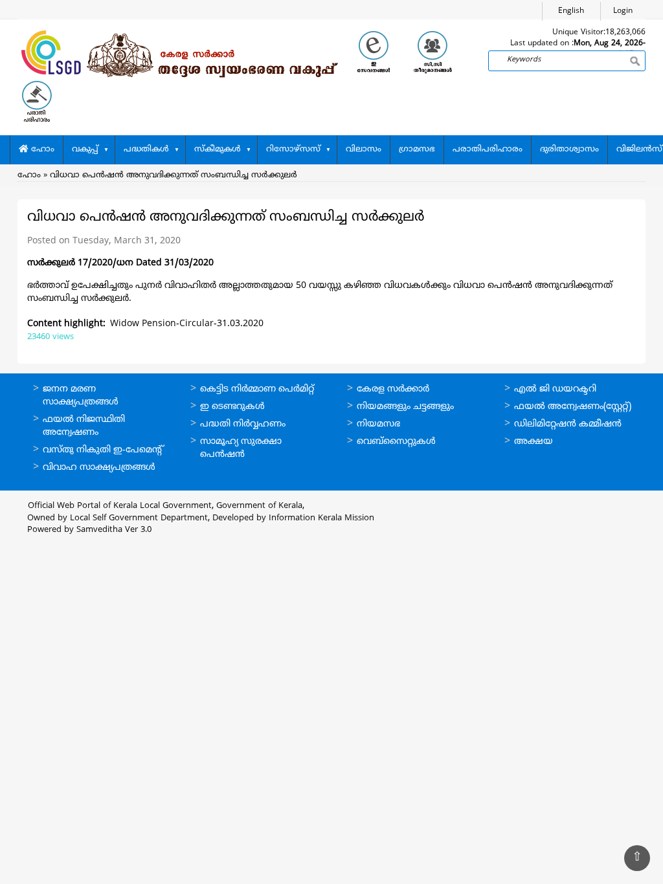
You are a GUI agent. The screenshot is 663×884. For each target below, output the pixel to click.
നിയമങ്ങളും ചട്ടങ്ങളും (405, 406)
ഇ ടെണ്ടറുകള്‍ (232, 406)
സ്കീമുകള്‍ (217, 149)
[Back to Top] (637, 858)
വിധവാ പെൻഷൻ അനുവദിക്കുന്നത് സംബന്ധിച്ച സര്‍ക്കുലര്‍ (173, 175)
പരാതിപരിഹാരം (488, 149)
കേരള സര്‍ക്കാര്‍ (393, 389)
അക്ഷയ (533, 441)
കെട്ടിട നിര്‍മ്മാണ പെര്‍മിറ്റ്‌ (257, 389)
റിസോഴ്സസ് (293, 149)
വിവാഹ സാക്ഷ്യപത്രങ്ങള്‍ (99, 467)
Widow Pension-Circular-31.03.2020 (187, 323)
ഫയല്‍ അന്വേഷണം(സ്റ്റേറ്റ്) (572, 406)
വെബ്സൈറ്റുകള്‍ (396, 441)
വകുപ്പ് (85, 149)
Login (623, 11)
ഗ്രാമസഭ (417, 149)
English (571, 11)
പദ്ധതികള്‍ (146, 149)
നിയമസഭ (378, 424)
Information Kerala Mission (321, 518)
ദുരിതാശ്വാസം (569, 149)
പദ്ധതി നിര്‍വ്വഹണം (243, 424)
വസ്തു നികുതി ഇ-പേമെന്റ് (103, 450)
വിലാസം (363, 149)
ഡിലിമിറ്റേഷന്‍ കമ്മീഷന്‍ (568, 424)
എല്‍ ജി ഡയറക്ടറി (555, 389)
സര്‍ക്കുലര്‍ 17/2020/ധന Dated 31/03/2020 (120, 263)
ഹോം (41, 149)
